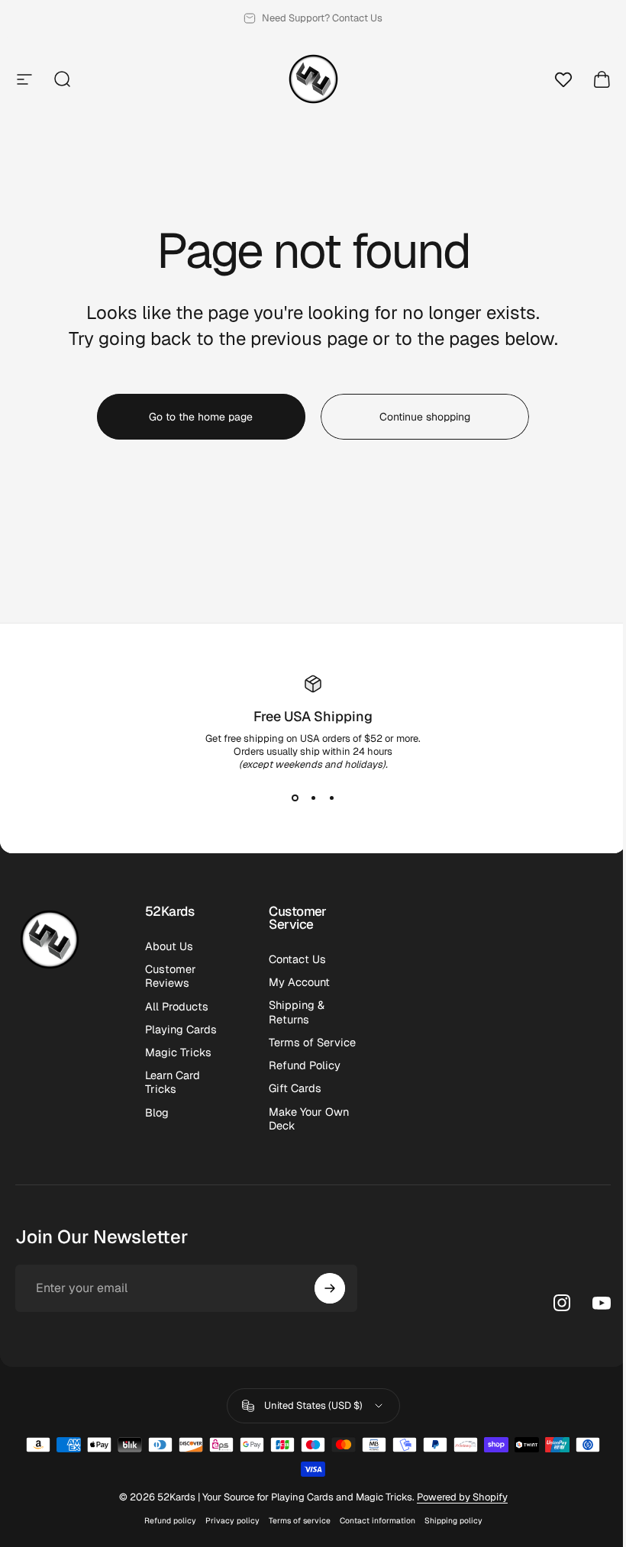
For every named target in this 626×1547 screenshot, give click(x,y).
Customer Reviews (170, 976)
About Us (169, 946)
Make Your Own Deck (309, 1119)
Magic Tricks (178, 1052)
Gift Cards (295, 1088)
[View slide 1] (295, 798)
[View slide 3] (331, 798)
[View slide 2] (313, 798)
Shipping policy (453, 1521)
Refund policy (170, 1521)
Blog (157, 1113)
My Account (299, 982)
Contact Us (297, 959)
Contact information (377, 1521)
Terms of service (300, 1521)
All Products (176, 1007)
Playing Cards (181, 1029)
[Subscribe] (330, 1288)
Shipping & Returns (296, 1012)
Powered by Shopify (462, 1497)
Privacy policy (232, 1521)
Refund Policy (304, 1065)
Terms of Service (312, 1042)
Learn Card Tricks (172, 1082)
